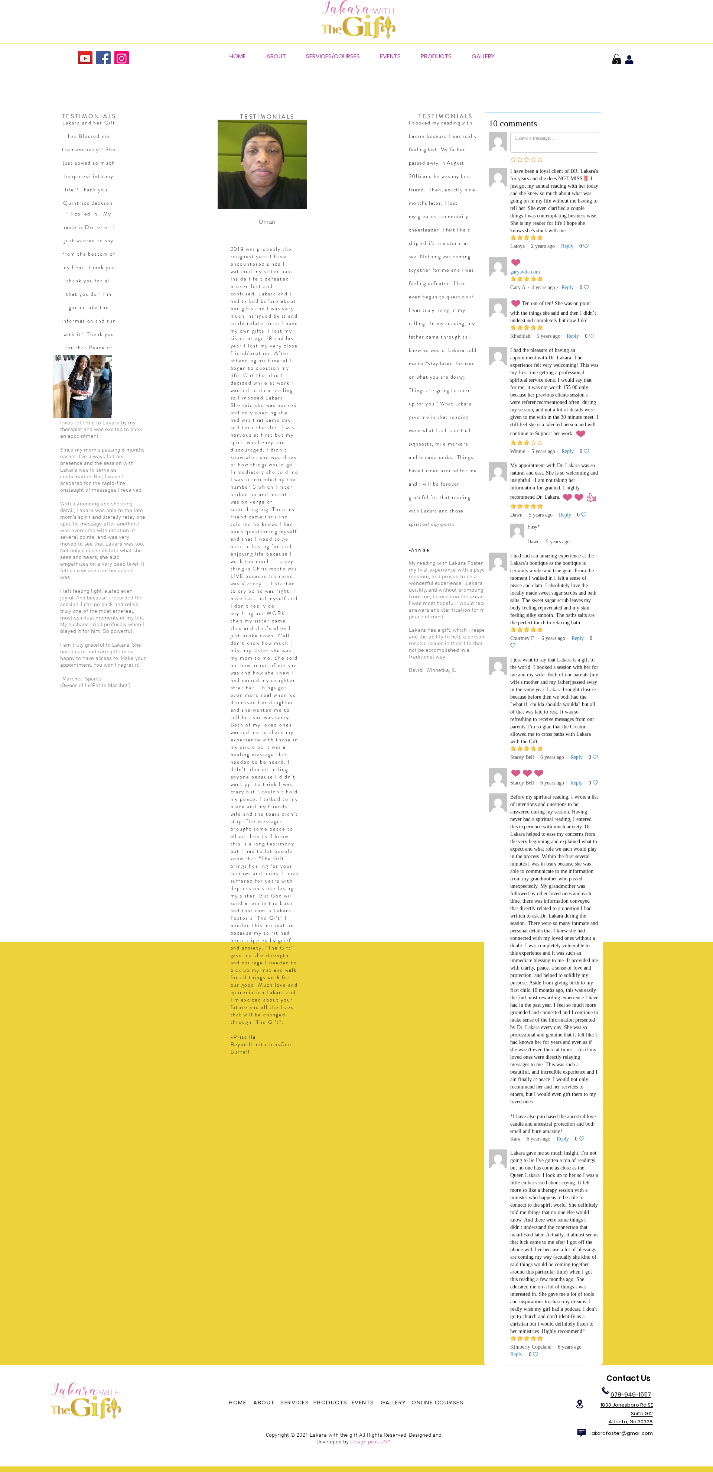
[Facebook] (103, 58)
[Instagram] (121, 58)
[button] (617, 60)
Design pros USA (370, 1442)
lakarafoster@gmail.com (621, 1433)
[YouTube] (85, 58)
